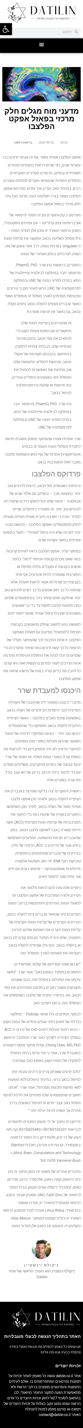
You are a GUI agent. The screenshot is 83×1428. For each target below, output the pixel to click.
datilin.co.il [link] (64, 1376)
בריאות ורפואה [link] (23, 142)
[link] (6, 29)
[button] (41, 44)
